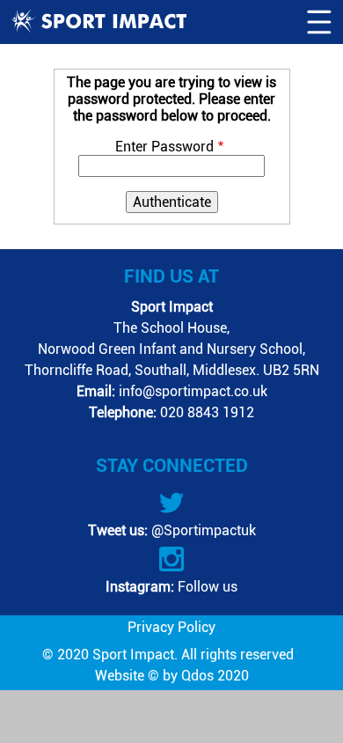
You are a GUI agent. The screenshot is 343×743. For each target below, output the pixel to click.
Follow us (205, 586)
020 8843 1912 (207, 412)
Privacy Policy (171, 627)
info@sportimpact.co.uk (193, 391)
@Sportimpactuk (202, 530)
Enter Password (164, 146)
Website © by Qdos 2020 (172, 675)
